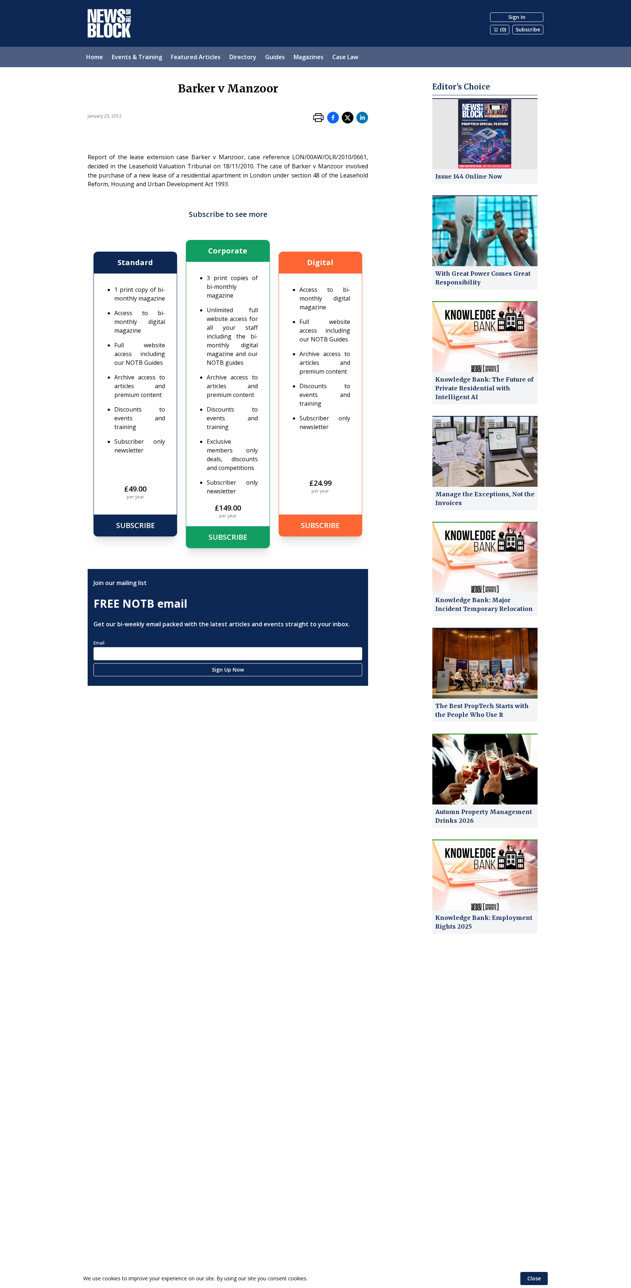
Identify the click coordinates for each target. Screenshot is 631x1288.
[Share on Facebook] (333, 117)
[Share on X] (347, 117)
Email (98, 643)
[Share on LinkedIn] (362, 117)
